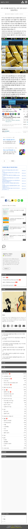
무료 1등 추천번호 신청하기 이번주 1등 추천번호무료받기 (9, 150)
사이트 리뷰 (14, 448)
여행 (15, 424)
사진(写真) (15, 426)
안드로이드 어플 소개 (10, 13)
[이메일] (24, 326)
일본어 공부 (15, 413)
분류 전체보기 (14, 373)
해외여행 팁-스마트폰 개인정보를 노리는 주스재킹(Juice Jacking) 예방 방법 (14, 344)
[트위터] (9, 200)
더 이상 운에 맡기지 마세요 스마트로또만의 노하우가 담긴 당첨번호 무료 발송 (9, 142)
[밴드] (22, 200)
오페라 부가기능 (15, 406)
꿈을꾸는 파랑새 (5, 2)
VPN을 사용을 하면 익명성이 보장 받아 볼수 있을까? (13, 350)
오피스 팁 (15, 380)
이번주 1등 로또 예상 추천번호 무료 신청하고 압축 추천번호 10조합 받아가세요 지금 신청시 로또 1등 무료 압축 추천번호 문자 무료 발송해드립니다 (9, 152)
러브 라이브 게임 (15, 395)
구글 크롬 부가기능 (15, 402)
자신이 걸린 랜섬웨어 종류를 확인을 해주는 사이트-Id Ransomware (13, 358)
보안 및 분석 (15, 384)
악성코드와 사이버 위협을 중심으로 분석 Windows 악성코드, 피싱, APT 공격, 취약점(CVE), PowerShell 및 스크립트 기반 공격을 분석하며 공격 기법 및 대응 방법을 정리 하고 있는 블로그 (11, 262)
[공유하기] (6, 161)
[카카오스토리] (16, 200)
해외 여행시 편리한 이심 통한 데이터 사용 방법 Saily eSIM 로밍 (13, 354)
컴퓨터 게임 (15, 391)
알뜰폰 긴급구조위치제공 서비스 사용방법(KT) (13, 347)
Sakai (13, 526)
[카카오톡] (12, 200)
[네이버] (19, 200)
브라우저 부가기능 (14, 398)
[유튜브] (16, 326)
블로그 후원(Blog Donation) (10, 282)
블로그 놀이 (15, 432)
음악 (14, 437)
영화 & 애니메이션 (14, 387)
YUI (15, 445)
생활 (14, 418)
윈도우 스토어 (15, 404)
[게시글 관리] (8, 161)
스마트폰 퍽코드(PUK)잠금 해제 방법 (11, 341)
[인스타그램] (12, 326)
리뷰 (14, 435)
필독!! (5, 277)
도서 (15, 428)
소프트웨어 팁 (14, 378)
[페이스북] (6, 200)
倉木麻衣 (15, 441)
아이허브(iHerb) (15, 422)
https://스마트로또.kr (7, 137)
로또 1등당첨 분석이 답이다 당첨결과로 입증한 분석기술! (9, 139)
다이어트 (15, 430)
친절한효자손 (13, 527)
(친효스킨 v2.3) (19, 527)
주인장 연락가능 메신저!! (9, 285)
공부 (14, 409)
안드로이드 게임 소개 (15, 393)
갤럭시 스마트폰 (15, 420)
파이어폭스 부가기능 (15, 400)
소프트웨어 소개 (14, 376)
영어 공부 (15, 411)
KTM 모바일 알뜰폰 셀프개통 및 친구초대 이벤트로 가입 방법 (13, 334)
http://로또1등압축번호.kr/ (8, 147)
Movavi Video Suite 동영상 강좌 (15, 382)
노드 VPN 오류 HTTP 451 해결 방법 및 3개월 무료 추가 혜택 (13, 338)
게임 (14, 389)
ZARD (15, 439)
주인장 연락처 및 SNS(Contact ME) (11, 279)
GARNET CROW (15, 443)
